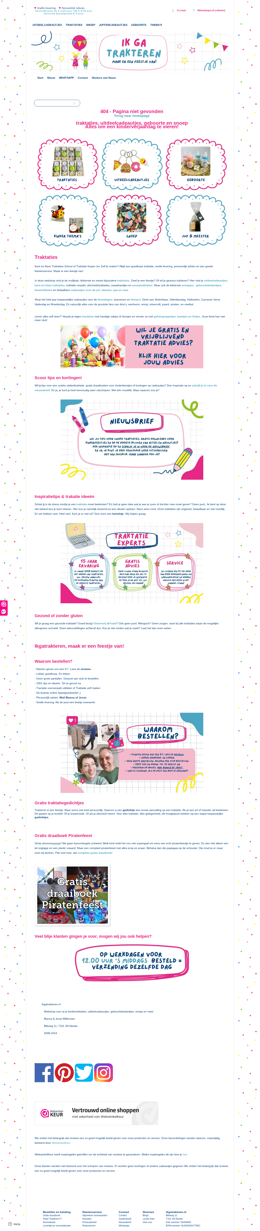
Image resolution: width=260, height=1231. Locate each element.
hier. (185, 1154)
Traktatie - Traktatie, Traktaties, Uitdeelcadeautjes (81, 11)
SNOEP (90, 24)
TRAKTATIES (74, 24)
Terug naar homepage (132, 116)
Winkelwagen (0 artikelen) (211, 10)
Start (40, 77)
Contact (83, 77)
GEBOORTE (138, 24)
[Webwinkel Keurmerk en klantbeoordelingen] (96, 1114)
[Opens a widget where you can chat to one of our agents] (14, 1224)
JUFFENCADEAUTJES (113, 24)
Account (181, 10)
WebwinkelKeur (61, 1142)
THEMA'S (156, 24)
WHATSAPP (66, 77)
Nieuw (51, 77)
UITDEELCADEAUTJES (47, 24)
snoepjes (188, 285)
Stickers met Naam (104, 77)
